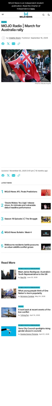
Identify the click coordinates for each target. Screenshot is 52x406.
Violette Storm (15, 38)
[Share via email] (13, 43)
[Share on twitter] (8, 43)
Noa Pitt (23, 277)
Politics (4, 22)
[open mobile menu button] (2, 14)
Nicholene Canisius (27, 296)
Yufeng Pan (24, 315)
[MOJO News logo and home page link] (26, 15)
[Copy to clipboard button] (18, 43)
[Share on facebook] (3, 43)
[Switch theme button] (49, 15)
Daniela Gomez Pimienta (29, 334)
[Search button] (43, 15)
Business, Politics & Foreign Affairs (29, 268)
